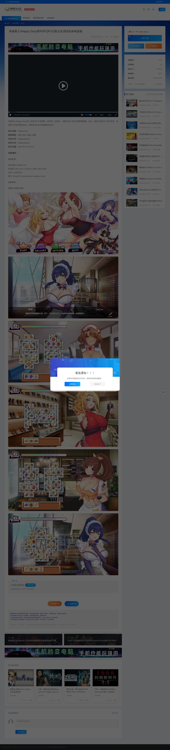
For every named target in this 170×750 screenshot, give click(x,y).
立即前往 (72, 384)
